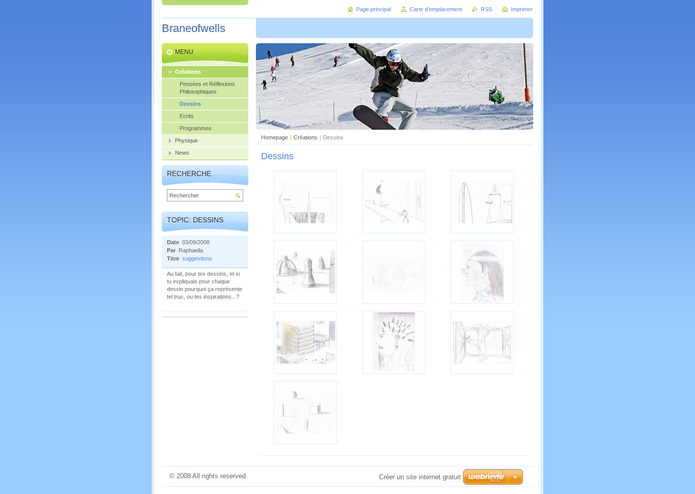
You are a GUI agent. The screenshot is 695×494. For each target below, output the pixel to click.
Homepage (274, 137)
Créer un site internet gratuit (420, 477)
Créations (305, 137)
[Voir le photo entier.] (305, 202)
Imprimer (522, 9)
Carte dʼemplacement (436, 9)
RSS (486, 9)
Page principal (373, 9)
